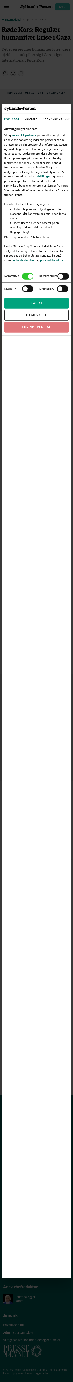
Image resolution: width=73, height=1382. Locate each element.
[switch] (63, 276)
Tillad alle (36, 303)
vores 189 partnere (24, 135)
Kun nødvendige (36, 327)
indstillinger (43, 176)
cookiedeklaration (24, 260)
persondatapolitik (51, 260)
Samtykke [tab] (11, 118)
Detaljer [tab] (31, 118)
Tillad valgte (36, 315)
